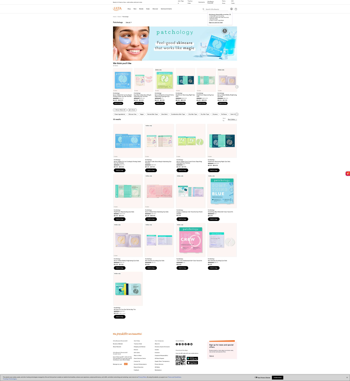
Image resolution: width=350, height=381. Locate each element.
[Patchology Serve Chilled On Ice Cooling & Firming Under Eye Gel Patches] (122, 84)
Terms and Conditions (174, 377)
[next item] (237, 86)
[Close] (347, 378)
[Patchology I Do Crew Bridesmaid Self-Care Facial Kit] (191, 244)
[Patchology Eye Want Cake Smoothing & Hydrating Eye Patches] (143, 84)
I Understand (278, 377)
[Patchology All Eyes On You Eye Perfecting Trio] (128, 293)
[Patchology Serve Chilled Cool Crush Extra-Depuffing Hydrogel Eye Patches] (164, 84)
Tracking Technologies (10, 379)
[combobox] (232, 119)
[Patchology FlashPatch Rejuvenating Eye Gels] (206, 84)
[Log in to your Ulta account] (231, 8)
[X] (230, 14)
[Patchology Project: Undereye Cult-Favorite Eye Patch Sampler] (191, 195)
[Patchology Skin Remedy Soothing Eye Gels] (159, 244)
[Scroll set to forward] (237, 114)
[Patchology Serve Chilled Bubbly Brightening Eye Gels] (227, 84)
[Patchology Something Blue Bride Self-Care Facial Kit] (222, 195)
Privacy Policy (142, 377)
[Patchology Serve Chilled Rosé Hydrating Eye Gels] (159, 195)
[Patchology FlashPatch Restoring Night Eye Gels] (185, 84)
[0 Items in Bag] (236, 9)
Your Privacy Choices (264, 377)
